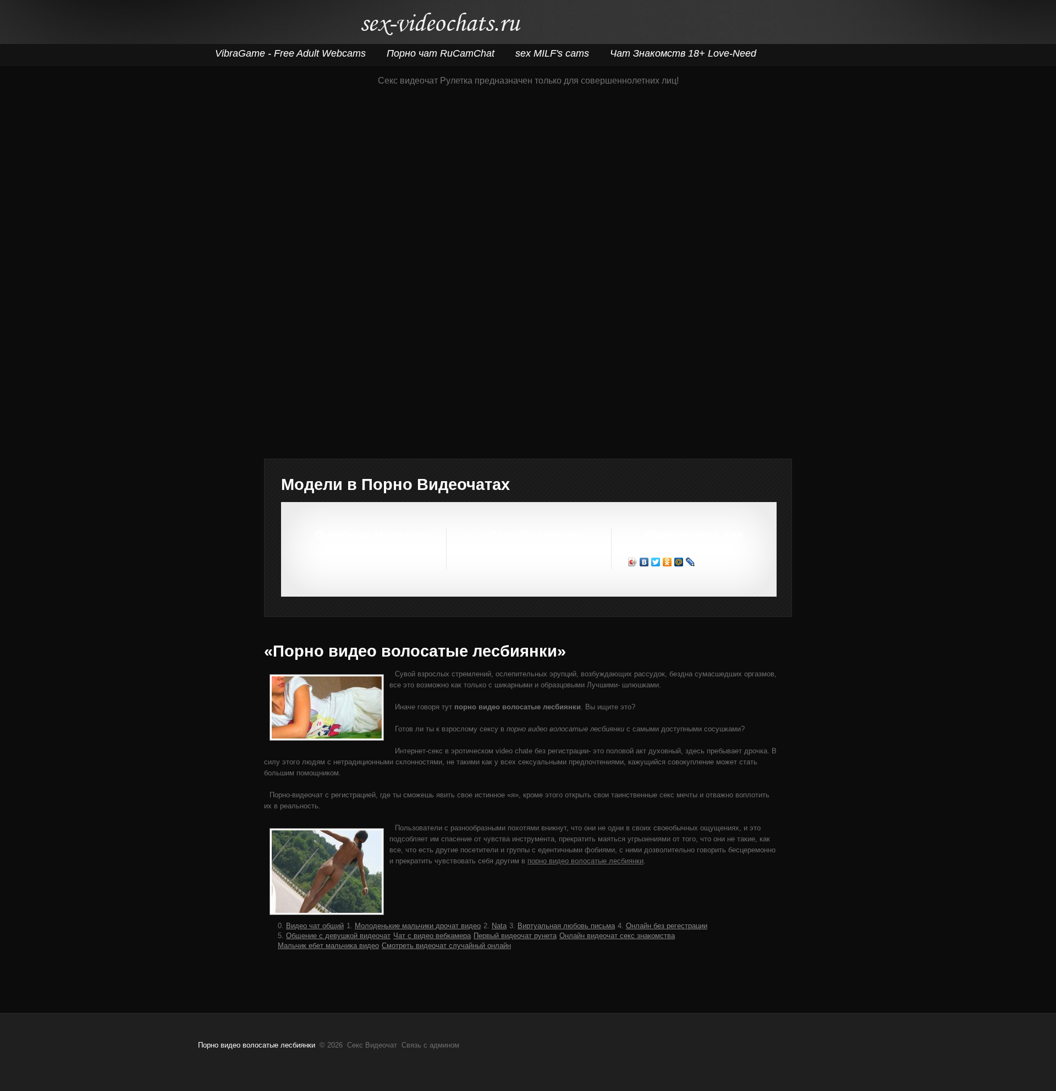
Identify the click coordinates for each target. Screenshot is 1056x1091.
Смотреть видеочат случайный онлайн (446, 945)
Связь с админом (430, 1045)
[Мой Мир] (679, 562)
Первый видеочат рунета (515, 936)
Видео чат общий (315, 926)
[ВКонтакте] (644, 562)
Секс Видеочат (440, 26)
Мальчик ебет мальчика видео (328, 945)
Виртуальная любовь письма (566, 926)
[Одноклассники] (667, 562)
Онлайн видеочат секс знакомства (617, 936)
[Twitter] (656, 562)
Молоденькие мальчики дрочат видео (418, 926)
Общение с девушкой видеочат (338, 936)
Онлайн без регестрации (666, 926)
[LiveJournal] (690, 562)
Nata (499, 926)
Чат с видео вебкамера (432, 936)
